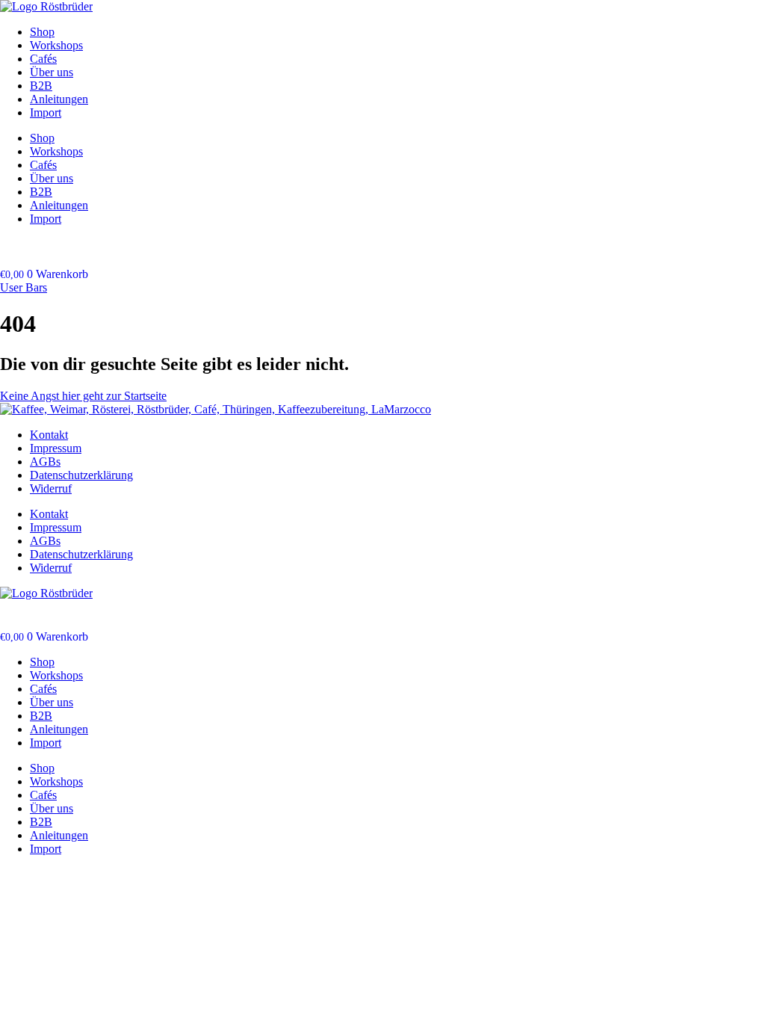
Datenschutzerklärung (81, 475)
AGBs (45, 461)
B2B (41, 85)
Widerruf (51, 488)
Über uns (51, 72)
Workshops (56, 45)
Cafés (43, 58)
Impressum (55, 448)
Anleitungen (59, 99)
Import (45, 112)
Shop (42, 31)
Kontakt (49, 434)
